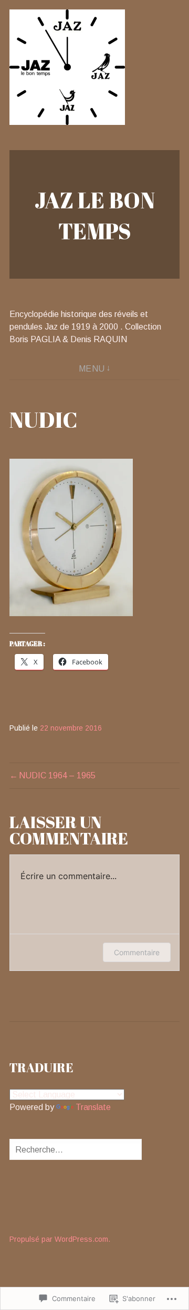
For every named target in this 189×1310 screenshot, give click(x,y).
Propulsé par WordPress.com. (59, 1239)
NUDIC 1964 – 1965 (57, 775)
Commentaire (137, 952)
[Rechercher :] (75, 1149)
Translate (93, 1107)
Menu (92, 368)
